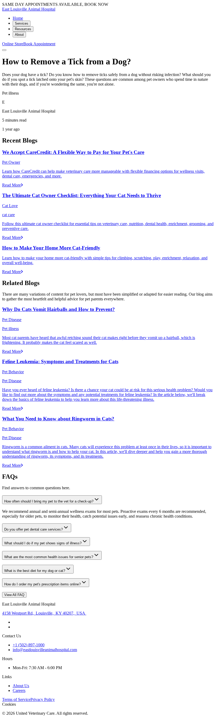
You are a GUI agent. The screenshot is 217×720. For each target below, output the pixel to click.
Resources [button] (23, 29)
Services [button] (21, 23)
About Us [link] (21, 685)
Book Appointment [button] (39, 44)
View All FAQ (14, 595)
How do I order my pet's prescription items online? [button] (42, 584)
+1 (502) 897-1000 (28, 645)
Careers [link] (19, 690)
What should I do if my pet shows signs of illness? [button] (43, 543)
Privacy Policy (42, 699)
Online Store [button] (12, 44)
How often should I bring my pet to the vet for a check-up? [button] (48, 501)
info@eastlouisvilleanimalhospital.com (45, 649)
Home (18, 18)
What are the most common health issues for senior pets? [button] (48, 557)
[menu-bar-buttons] (4, 50)
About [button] (19, 35)
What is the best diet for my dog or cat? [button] (34, 571)
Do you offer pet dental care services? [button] (33, 529)
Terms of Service (16, 699)
